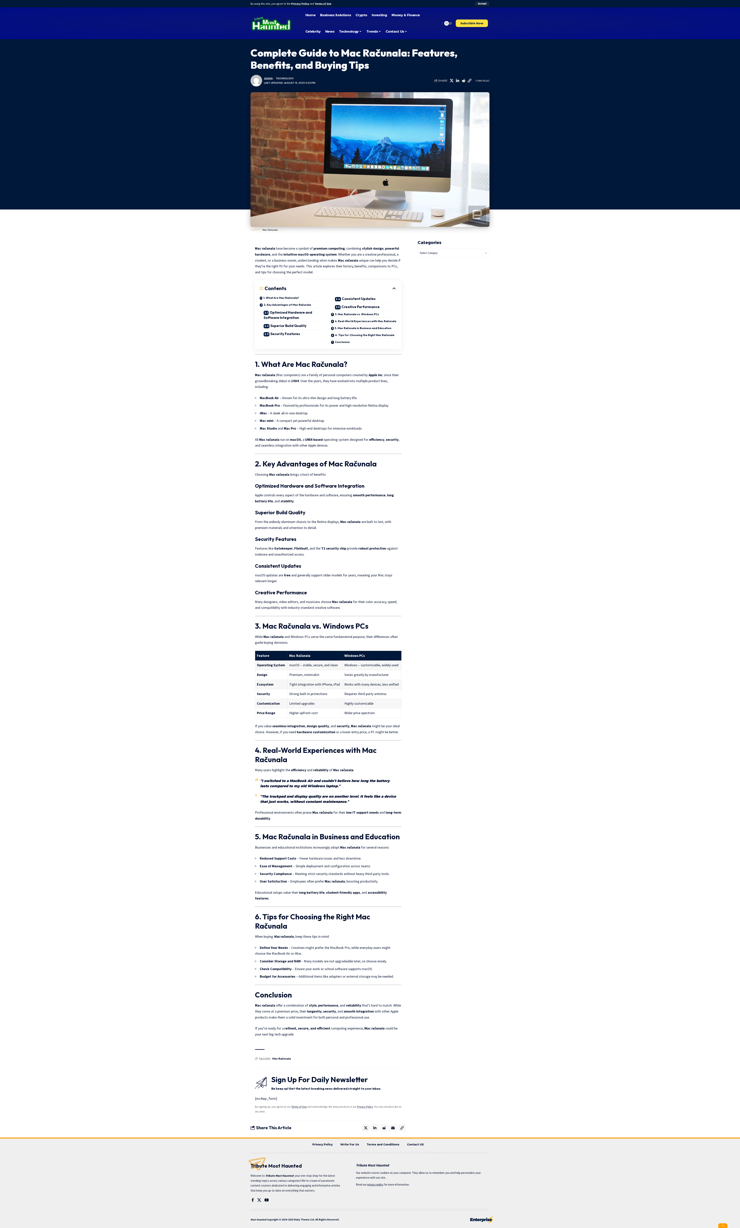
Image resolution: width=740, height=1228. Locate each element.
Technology (285, 78)
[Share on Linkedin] (457, 81)
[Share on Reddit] (463, 81)
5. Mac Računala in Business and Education (363, 328)
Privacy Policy (300, 3)
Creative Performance (360, 307)
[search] (437, 23)
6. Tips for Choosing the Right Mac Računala (364, 335)
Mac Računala (281, 1058)
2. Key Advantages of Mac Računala (287, 305)
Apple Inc (375, 375)
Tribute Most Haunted (279, 1175)
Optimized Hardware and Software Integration (288, 315)
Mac (277, 936)
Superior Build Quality (288, 325)
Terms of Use (323, 3)
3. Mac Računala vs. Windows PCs (357, 314)
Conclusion (342, 342)
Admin (268, 78)
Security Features (285, 334)
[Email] (393, 1128)
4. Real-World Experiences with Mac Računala (365, 321)
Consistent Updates (359, 298)
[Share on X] (451, 81)
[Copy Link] (469, 81)
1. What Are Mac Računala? (281, 298)
